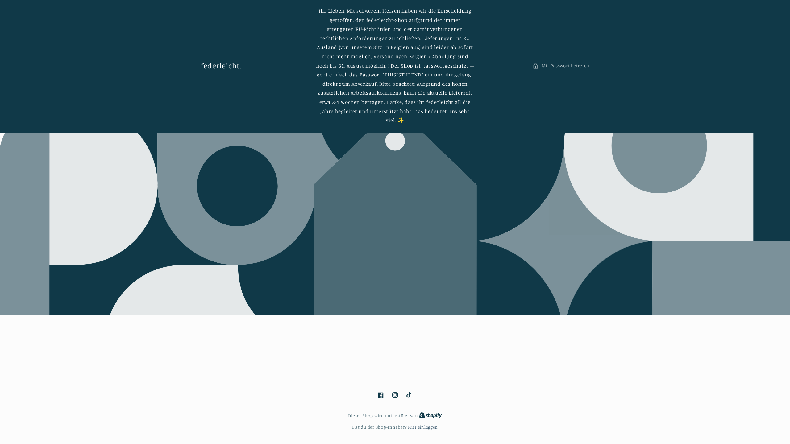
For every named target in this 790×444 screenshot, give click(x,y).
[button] (561, 66)
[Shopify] (430, 415)
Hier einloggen (423, 427)
